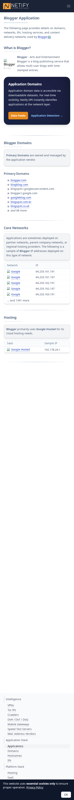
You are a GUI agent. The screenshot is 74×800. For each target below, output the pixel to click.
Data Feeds (18, 115)
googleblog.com (21, 197)
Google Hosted (20, 349)
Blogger (43, 37)
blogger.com (18, 180)
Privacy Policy (34, 787)
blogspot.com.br (21, 202)
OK (66, 794)
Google (15, 271)
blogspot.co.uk (20, 206)
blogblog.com (19, 184)
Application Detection (47, 115)
